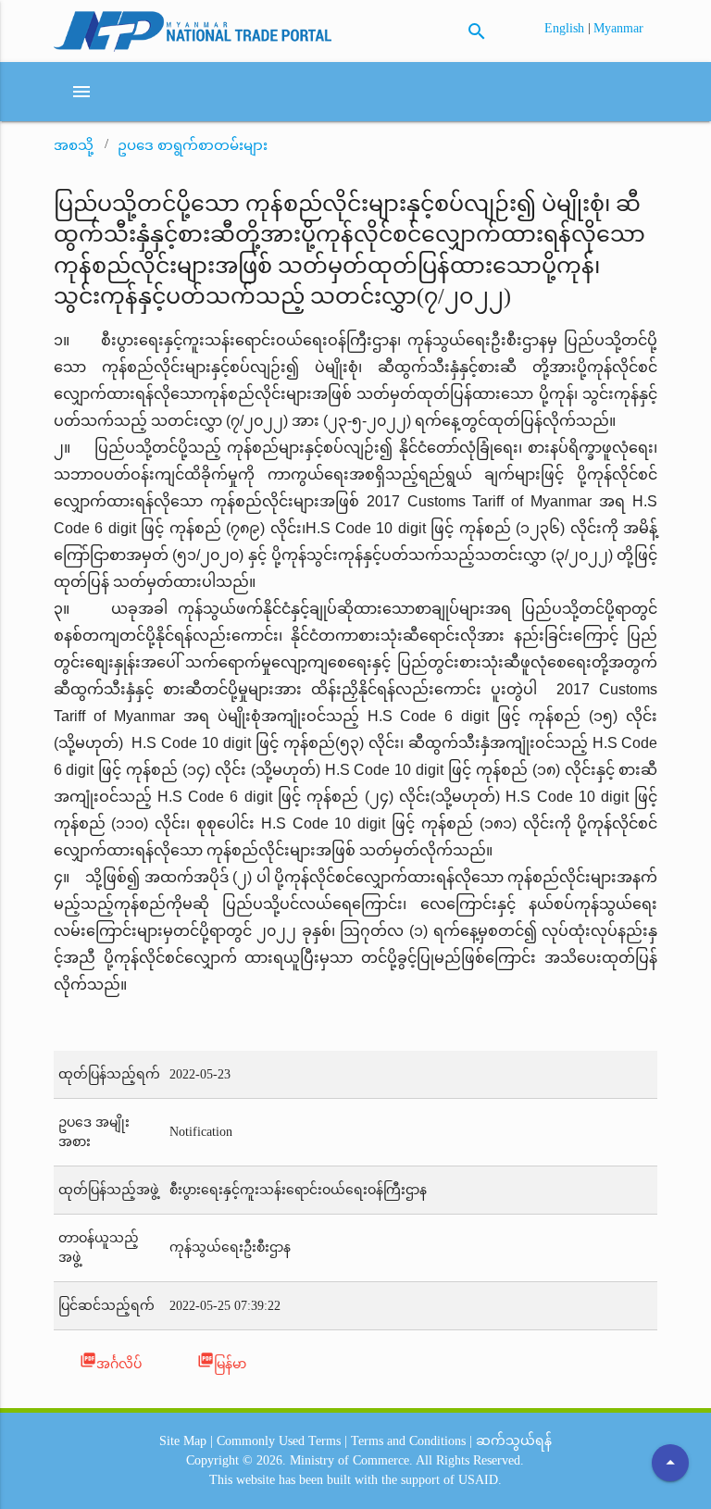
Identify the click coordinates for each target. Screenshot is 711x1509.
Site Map (182, 1441)
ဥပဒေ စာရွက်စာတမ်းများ (193, 145)
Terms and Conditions (408, 1441)
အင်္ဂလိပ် (111, 1361)
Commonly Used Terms (279, 1441)
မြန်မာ (221, 1361)
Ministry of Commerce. (351, 1460)
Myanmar (618, 28)
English (566, 28)
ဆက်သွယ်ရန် (514, 1441)
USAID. (480, 1480)
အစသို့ (74, 145)
